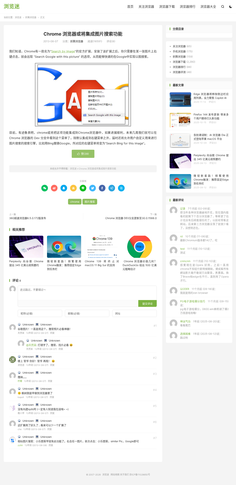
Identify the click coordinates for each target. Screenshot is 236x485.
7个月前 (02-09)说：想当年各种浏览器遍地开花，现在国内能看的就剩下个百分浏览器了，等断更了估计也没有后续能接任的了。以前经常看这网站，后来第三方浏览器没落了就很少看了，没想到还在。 (204, 218)
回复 (52, 333)
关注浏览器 (146, 6)
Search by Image (63, 51)
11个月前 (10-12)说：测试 (196, 250)
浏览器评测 (179, 72)
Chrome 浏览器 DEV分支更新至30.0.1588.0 (131, 218)
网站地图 (115, 474)
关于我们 (124, 474)
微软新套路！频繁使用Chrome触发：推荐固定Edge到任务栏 (64, 265)
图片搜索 (90, 201)
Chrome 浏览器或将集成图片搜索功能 (83, 34)
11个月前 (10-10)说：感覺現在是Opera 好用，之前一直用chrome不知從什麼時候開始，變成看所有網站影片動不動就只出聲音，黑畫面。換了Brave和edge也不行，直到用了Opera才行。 (204, 270)
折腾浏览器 (30, 17)
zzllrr (20, 445)
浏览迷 (12, 7)
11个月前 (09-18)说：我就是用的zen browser (198, 290)
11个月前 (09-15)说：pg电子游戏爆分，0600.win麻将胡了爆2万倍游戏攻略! (204, 307)
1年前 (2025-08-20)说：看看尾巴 (201, 323)
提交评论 (147, 303)
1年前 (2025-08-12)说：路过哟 (201, 335)
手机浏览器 (179, 51)
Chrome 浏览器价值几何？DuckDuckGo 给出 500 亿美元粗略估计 (140, 265)
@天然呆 (31, 345)
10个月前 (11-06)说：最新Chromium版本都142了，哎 (198, 238)
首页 (130, 6)
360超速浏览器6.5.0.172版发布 (27, 218)
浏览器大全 (208, 6)
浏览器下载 (167, 6)
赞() (83, 153)
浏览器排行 (187, 6)
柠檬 (20, 381)
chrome (74, 201)
